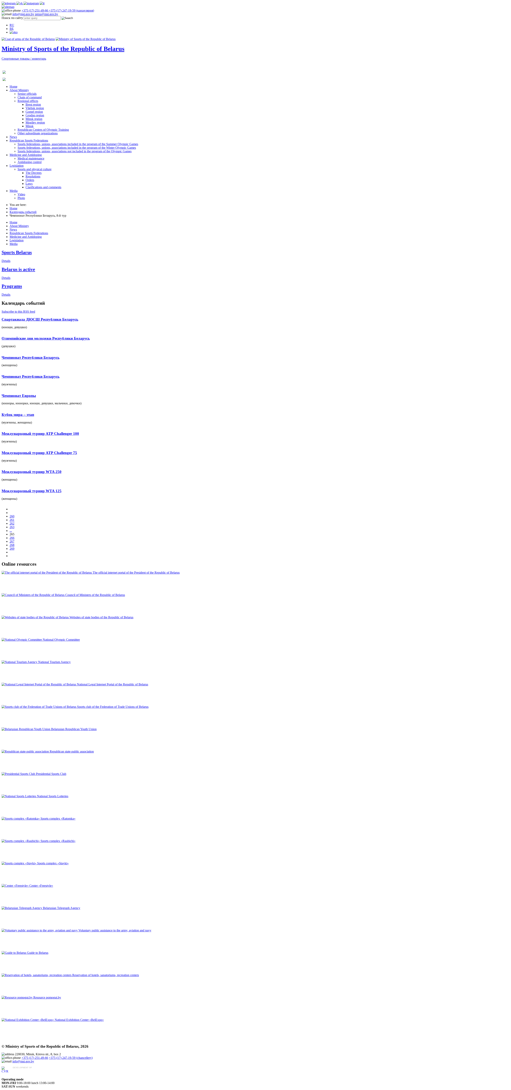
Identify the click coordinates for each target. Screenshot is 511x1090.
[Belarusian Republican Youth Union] (26, 729)
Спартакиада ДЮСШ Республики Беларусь (40, 319)
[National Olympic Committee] (22, 639)
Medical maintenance (31, 158)
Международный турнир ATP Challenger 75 (39, 453)
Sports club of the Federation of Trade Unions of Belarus (113, 706)
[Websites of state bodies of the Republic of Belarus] (35, 617)
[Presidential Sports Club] (19, 774)
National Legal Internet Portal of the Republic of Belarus (112, 684)
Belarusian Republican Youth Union (74, 729)
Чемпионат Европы (19, 396)
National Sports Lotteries (52, 796)
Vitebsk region (35, 108)
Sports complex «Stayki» (53, 863)
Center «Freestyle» (41, 885)
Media (14, 190)
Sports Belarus (17, 252)
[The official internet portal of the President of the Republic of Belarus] (47, 572)
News (13, 137)
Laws (29, 183)
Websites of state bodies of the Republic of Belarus (101, 617)
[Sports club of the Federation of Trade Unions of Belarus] (39, 706)
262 (12, 523)
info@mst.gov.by (23, 14)
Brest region (33, 104)
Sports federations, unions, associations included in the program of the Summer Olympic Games (78, 144)
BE (12, 28)
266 (12, 538)
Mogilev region (35, 122)
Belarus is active (18, 269)
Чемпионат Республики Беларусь (30, 357)
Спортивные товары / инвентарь (24, 58)
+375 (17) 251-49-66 (35, 10)
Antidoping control (30, 162)
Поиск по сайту (12, 18)
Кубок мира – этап (18, 415)
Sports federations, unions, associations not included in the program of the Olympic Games (75, 151)
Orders (30, 180)
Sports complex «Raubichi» (58, 841)
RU (12, 25)
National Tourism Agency (54, 662)
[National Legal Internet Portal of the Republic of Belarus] (39, 684)
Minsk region (34, 119)
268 (12, 545)
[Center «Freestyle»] (15, 885)
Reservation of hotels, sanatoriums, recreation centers (105, 975)
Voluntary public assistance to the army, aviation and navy (114, 930)
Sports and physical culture (34, 169)
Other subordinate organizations (38, 133)
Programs (12, 286)
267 (12, 541)
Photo (21, 198)
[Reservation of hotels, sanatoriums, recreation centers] (37, 975)
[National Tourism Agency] (20, 662)
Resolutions (33, 176)
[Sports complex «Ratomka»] (21, 818)
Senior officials (27, 93)
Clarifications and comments (43, 187)
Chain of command (30, 97)
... (11, 530)
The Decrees (34, 173)
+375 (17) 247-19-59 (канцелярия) (71, 10)
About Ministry (19, 90)
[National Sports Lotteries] (19, 796)
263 (12, 527)
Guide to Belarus (37, 952)
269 (12, 548)
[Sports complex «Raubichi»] (21, 841)
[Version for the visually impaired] (14, 32)
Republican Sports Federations (29, 140)
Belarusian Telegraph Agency (61, 908)
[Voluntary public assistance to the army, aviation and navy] (40, 930)
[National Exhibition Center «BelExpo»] (28, 1020)
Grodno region (35, 115)
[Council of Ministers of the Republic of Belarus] (33, 595)
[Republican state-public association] (26, 751)
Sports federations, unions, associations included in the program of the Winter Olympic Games (77, 147)
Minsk (30, 126)
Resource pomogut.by (47, 997)
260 (12, 516)
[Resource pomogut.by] (17, 997)
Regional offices (28, 101)
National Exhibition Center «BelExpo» (79, 1020)
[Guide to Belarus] (14, 952)
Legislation (17, 165)
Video (21, 194)
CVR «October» (23, 1071)
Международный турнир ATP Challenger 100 (40, 433)
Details (6, 261)
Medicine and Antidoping (26, 155)
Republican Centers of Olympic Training (43, 129)
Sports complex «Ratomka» (58, 818)
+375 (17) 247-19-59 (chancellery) (71, 1057)
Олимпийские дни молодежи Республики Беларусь (46, 338)
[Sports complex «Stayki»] (19, 863)
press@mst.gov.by (46, 14)
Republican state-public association (72, 751)
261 (12, 520)
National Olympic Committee (61, 639)
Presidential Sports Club (51, 774)
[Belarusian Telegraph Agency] (22, 908)
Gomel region (34, 111)
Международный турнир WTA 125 (31, 491)
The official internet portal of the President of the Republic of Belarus (136, 572)
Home (13, 86)
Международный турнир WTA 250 (31, 472)
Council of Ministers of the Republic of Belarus (95, 595)
